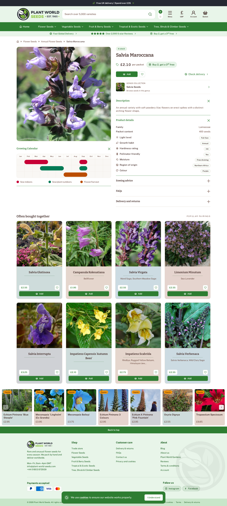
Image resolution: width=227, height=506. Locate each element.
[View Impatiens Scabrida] (138, 343)
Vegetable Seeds (79, 457)
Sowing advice (124, 180)
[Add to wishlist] (142, 74)
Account (164, 470)
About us (164, 453)
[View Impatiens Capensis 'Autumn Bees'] (88, 343)
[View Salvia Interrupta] (39, 343)
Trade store (77, 448)
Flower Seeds (30, 41)
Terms (178, 502)
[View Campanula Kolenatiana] (88, 260)
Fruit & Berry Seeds (80, 461)
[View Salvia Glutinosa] (39, 260)
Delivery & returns (125, 448)
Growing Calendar (27, 148)
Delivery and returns (128, 201)
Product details (125, 120)
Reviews (164, 461)
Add (129, 74)
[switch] (160, 14)
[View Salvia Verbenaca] (187, 343)
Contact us (121, 457)
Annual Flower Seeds (51, 41)
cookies (84, 497)
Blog (162, 448)
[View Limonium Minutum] (187, 260)
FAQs (119, 190)
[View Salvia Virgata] (138, 260)
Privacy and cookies (126, 461)
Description (123, 100)
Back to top (113, 430)
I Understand (153, 497)
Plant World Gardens (170, 457)
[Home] (18, 41)
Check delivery (196, 74)
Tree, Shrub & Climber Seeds (85, 470)
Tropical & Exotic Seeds (83, 466)
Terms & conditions (169, 466)
